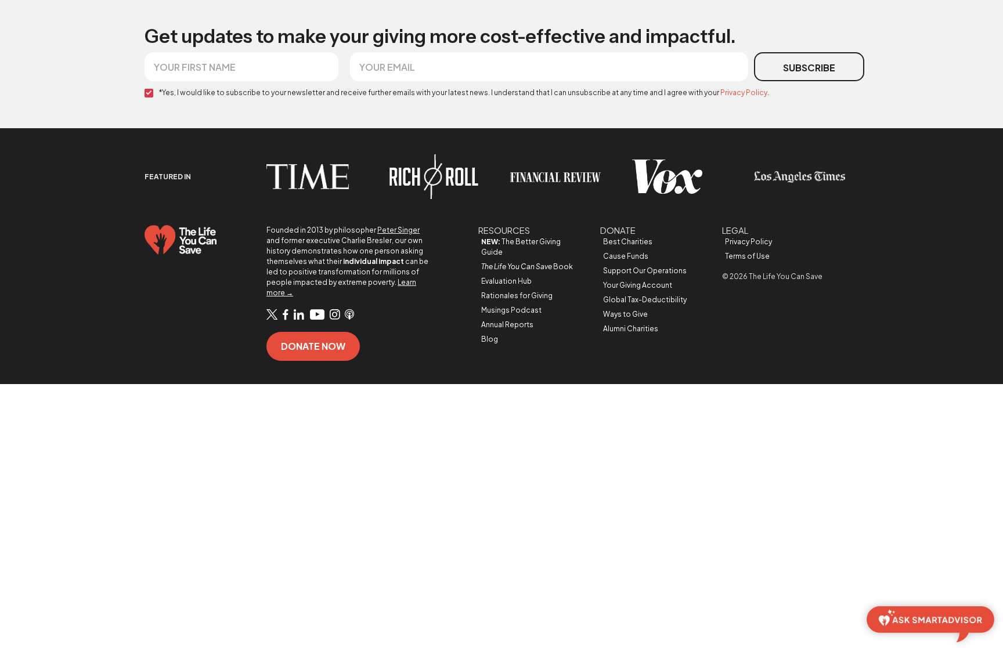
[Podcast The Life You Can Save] (349, 315)
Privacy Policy (743, 92)
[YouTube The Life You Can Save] (316, 315)
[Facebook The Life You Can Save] (285, 315)
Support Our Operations (645, 270)
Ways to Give (625, 314)
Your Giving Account (637, 285)
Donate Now (313, 346)
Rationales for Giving (517, 295)
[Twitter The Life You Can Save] (271, 314)
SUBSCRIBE (809, 67)
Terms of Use (747, 256)
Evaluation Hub (506, 281)
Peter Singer (398, 230)
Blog (489, 339)
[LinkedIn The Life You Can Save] (299, 315)
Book (527, 266)
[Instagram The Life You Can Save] (335, 315)
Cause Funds (625, 256)
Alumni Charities (630, 328)
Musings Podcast (511, 310)
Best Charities (627, 241)
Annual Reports (507, 324)
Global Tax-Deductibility (645, 299)
